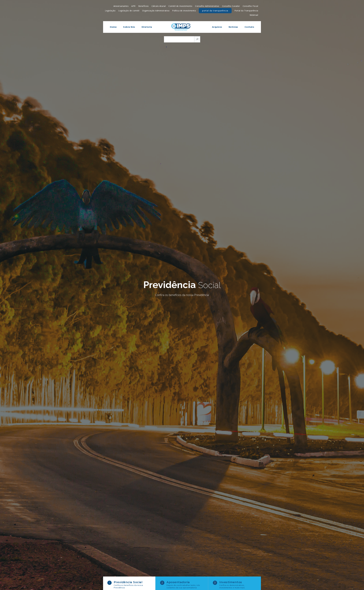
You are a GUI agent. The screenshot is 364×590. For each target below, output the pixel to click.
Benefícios (143, 6)
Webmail (254, 15)
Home (113, 27)
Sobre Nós (129, 27)
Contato (249, 27)
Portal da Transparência (215, 10)
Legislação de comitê (128, 10)
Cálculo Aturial (159, 6)
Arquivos (217, 27)
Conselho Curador (231, 6)
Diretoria (147, 27)
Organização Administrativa (155, 10)
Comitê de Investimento (180, 6)
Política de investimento (184, 10)
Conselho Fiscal (250, 6)
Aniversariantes (121, 6)
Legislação (110, 10)
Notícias (233, 27)
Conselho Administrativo (207, 6)
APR (133, 6)
